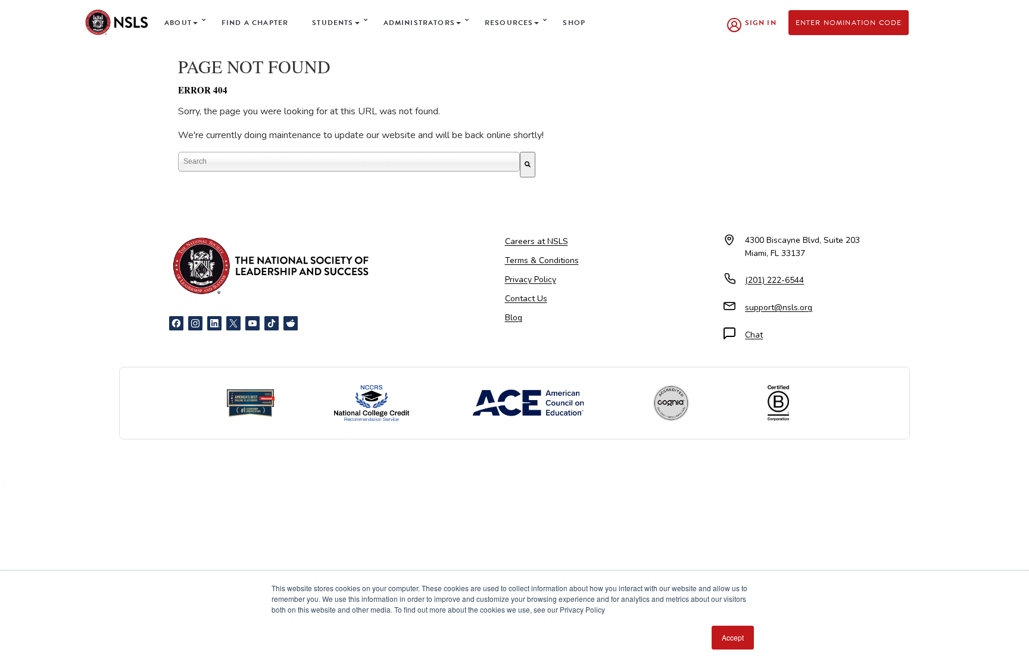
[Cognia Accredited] (671, 403)
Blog (513, 317)
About (178, 22)
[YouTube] (252, 323)
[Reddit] (290, 323)
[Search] (527, 164)
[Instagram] (195, 323)
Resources (509, 22)
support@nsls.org (778, 307)
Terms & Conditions (542, 260)
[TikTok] (271, 323)
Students (332, 22)
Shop (574, 22)
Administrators (419, 22)
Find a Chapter (255, 22)
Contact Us (526, 298)
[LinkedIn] (214, 323)
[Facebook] (176, 323)
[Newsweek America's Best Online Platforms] (251, 403)
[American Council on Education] (528, 402)
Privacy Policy (530, 279)
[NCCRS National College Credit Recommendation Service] (371, 403)
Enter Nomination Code (849, 22)
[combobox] (349, 161)
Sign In (761, 22)
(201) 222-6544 (774, 280)
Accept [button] (733, 637)
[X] (233, 323)
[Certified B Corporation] (778, 403)
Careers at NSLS (536, 241)
